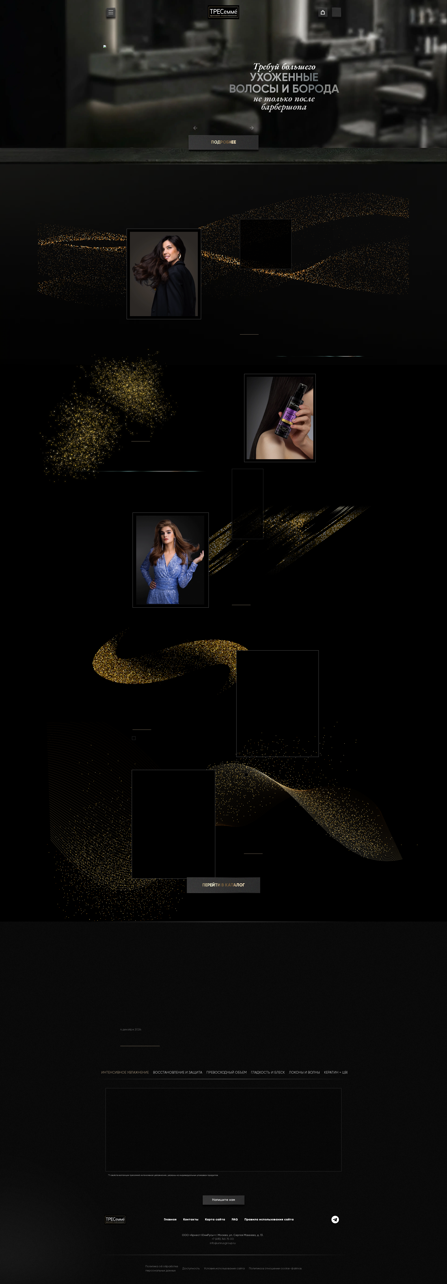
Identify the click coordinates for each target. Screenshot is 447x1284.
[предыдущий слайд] (195, 128)
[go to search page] (336, 13)
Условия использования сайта (224, 1268)
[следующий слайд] (252, 128)
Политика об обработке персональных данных (161, 1268)
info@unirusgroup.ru (223, 1243)
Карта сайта (215, 1219)
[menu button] (110, 13)
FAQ (235, 1219)
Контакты (190, 1219)
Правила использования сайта (269, 1219)
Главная (170, 1219)
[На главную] (223, 12)
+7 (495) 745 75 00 (223, 1239)
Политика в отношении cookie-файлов (275, 1268)
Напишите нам (223, 1200)
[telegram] (335, 1219)
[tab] (125, 1074)
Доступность (191, 1268)
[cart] (322, 13)
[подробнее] (249, 330)
